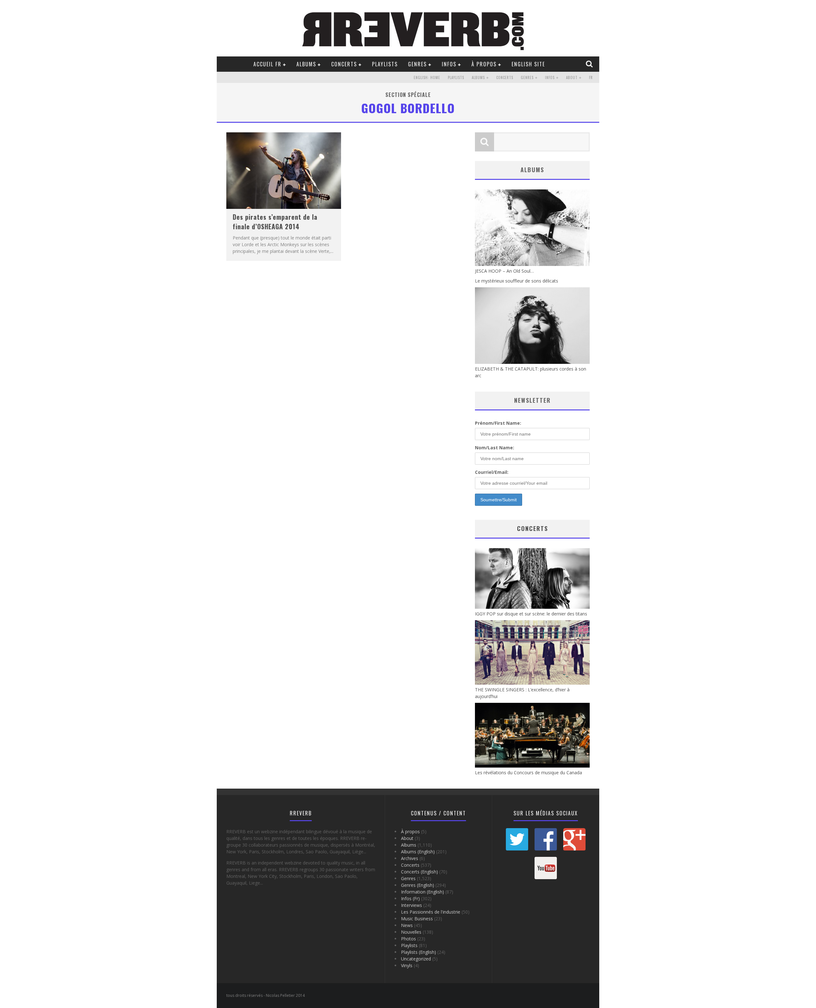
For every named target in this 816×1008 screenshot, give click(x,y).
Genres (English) (417, 885)
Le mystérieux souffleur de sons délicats (516, 281)
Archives (409, 858)
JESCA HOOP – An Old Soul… (504, 271)
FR (591, 77)
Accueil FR (267, 64)
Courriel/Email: (491, 472)
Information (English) (422, 892)
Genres (417, 64)
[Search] (590, 63)
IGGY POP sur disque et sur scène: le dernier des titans (531, 614)
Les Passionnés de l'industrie (430, 912)
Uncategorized (416, 959)
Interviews (411, 905)
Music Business (417, 919)
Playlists (385, 64)
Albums (306, 64)
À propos (484, 64)
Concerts (344, 64)
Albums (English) (418, 852)
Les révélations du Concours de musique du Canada (528, 772)
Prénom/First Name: (498, 423)
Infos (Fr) (410, 898)
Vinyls (406, 965)
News (407, 925)
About (572, 77)
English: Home (427, 77)
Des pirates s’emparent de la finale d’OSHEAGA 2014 (275, 221)
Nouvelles (411, 932)
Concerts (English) (419, 872)
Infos (449, 64)
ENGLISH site (528, 64)
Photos (408, 939)
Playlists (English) (418, 952)
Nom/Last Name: (494, 448)
